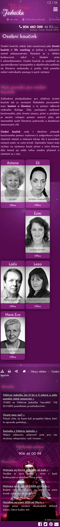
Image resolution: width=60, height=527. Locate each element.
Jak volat (13, 20)
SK (56, 3)
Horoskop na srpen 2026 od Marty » (23, 502)
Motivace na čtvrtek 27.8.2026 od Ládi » (25, 470)
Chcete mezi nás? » (14, 415)
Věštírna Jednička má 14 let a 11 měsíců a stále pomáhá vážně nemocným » (30, 397)
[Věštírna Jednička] (24, 372)
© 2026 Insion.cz (52, 520)
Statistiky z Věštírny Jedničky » (20, 431)
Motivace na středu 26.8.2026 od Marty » (26, 486)
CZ (49, 3)
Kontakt (56, 20)
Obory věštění (38, 372)
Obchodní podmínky (35, 20)
